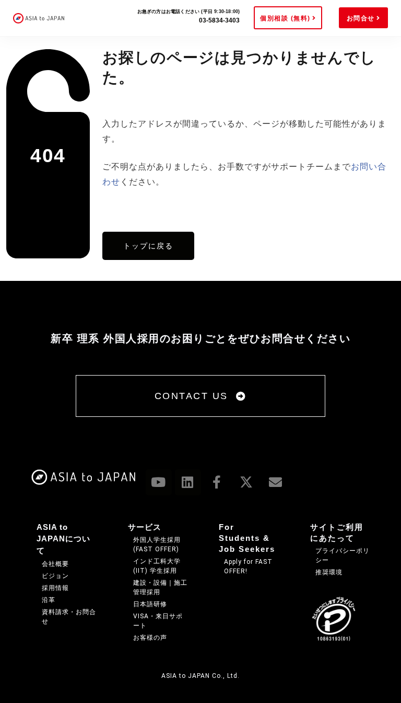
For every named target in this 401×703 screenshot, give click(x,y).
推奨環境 (329, 572)
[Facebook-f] (217, 482)
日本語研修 (150, 604)
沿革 (48, 600)
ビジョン (55, 576)
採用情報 (55, 588)
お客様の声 (150, 637)
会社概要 (55, 564)
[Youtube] (159, 482)
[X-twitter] (246, 482)
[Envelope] (276, 482)
